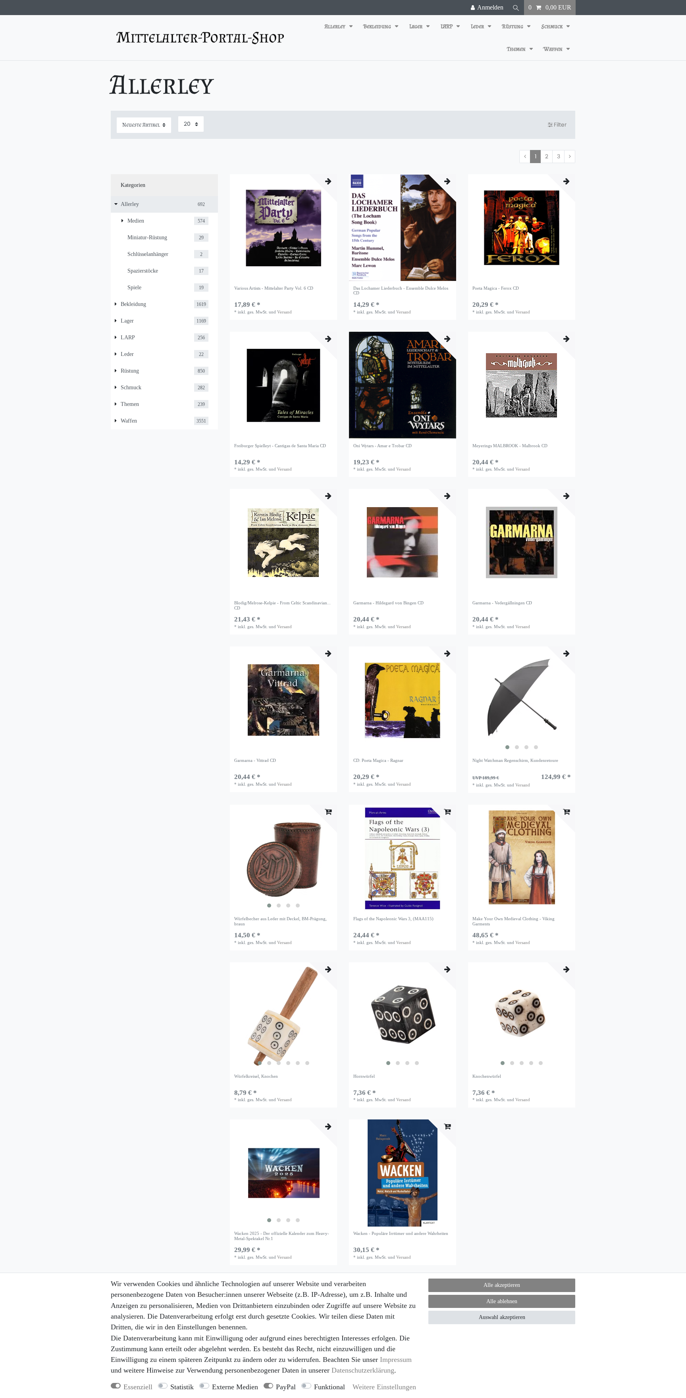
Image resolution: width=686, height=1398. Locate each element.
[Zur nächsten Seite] (569, 156)
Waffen (554, 49)
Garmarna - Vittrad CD (255, 760)
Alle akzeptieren (502, 1285)
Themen (517, 49)
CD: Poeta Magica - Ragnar (378, 760)
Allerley (336, 26)
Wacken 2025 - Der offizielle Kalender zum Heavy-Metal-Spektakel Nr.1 (281, 1235)
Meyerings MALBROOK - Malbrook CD (509, 445)
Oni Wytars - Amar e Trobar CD (382, 445)
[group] (521, 700)
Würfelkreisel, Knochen (256, 1076)
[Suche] (516, 7)
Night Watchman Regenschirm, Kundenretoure (515, 760)
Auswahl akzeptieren (502, 1317)
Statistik (182, 1387)
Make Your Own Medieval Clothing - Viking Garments (513, 921)
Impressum (396, 1359)
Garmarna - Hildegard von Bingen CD (388, 602)
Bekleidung (378, 26)
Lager (416, 26)
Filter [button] (560, 125)
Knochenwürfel (486, 1076)
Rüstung (513, 26)
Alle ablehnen (501, 1301)
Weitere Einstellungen (384, 1387)
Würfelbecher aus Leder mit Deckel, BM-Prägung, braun (280, 921)
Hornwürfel (364, 1076)
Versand (284, 312)
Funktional (329, 1387)
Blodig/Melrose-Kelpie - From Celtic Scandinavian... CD (282, 605)
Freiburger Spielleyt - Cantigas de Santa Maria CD (280, 445)
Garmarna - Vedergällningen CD (502, 602)
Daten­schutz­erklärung (362, 1370)
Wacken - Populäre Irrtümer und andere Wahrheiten (400, 1233)
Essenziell (137, 1387)
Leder (478, 26)
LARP (447, 26)
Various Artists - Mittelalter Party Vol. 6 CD (273, 288)
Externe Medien (235, 1387)
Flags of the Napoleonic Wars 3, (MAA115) (393, 918)
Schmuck (552, 26)
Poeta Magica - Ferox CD (495, 288)
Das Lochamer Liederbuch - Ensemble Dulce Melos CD (400, 290)
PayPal (286, 1387)
